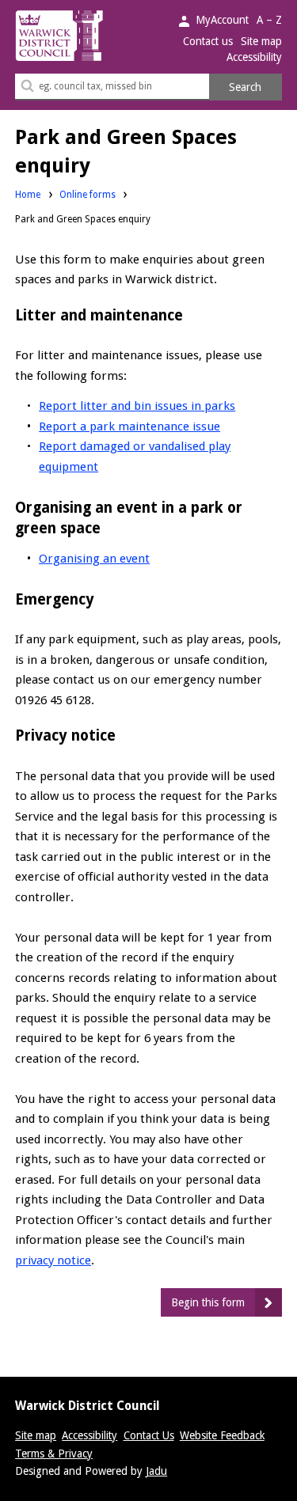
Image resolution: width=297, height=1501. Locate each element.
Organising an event (94, 559)
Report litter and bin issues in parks (137, 406)
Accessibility (254, 57)
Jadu (156, 1471)
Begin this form (208, 1302)
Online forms (87, 194)
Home (27, 194)
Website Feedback (222, 1435)
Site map (261, 41)
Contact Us (149, 1435)
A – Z (269, 19)
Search (245, 87)
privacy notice (53, 1260)
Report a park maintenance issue (129, 426)
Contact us (208, 41)
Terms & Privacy (54, 1453)
